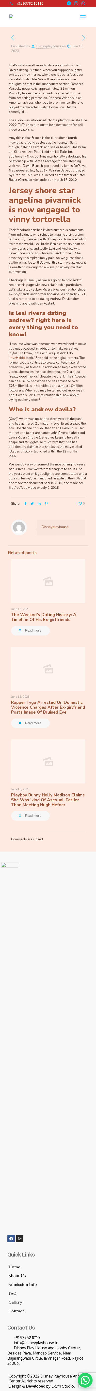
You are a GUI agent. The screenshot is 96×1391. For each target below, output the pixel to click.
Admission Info (23, 1284)
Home (14, 1266)
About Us (17, 1275)
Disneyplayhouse (48, 46)
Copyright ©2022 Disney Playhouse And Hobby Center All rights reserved (51, 1378)
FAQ (12, 1293)
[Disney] (11, 17)
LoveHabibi (17, 358)
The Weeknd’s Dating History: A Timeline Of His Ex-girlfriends (43, 617)
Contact (16, 1310)
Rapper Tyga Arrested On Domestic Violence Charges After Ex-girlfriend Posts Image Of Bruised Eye (48, 707)
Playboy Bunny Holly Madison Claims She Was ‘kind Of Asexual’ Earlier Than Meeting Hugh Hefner (48, 800)
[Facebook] (11, 1238)
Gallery (15, 1302)
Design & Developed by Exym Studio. (42, 1386)
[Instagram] (19, 1238)
